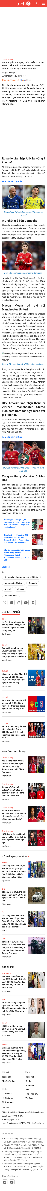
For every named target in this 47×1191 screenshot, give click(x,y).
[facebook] (11, 602)
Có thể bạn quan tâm (14, 856)
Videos (8, 1094)
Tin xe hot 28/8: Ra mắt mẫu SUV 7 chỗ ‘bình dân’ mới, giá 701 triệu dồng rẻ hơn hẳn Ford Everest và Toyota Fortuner (13, 947)
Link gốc (6, 567)
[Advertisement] (23, 132)
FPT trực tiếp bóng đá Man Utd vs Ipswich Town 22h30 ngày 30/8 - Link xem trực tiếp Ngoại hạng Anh (14, 732)
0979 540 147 (17, 1116)
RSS (27, 1089)
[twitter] (4, 602)
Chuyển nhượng (7, 59)
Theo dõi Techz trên (11, 80)
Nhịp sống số (6, 973)
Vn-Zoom (29, 1098)
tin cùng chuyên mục (15, 751)
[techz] (23, 4)
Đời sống (5, 619)
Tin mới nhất (11, 612)
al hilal (8, 589)
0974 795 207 (24, 1123)
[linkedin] (33, 602)
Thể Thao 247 (31, 1094)
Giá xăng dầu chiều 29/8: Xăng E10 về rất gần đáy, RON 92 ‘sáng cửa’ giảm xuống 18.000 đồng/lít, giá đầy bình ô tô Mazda (14, 921)
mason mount (11, 595)
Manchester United (13, 583)
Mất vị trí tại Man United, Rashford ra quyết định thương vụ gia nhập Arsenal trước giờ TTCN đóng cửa (13, 766)
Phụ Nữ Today (8, 1081)
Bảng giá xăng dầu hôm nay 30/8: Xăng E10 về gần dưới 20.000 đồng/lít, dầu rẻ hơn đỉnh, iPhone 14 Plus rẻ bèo (14, 982)
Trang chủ (6, 1077)
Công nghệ (30, 1077)
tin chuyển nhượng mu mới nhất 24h (21, 577)
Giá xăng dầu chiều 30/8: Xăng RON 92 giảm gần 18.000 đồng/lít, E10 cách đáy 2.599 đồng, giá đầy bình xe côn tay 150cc (14, 871)
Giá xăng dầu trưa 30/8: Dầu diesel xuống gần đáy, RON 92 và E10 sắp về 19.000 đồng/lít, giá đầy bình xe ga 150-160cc (14, 1053)
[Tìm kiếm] (36, 3)
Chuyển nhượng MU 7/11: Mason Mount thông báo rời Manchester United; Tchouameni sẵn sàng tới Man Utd (17, 555)
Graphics (9, 1102)
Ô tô (3, 889)
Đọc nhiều (8, 967)
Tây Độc (12, 73)
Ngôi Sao (29, 1085)
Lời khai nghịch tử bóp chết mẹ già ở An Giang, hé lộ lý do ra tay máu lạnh (14, 1029)
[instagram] (19, 602)
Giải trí (4, 1000)
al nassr (21, 589)
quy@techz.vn (13, 1119)
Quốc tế (5, 671)
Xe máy (4, 863)
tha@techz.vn (38, 1123)
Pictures (9, 1098)
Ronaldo (33, 583)
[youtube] (26, 602)
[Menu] (43, 3)
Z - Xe (28, 1081)
